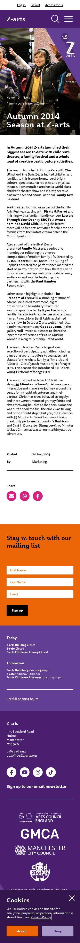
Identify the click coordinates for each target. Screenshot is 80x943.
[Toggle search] (55, 19)
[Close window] (72, 898)
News (26, 97)
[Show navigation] (68, 19)
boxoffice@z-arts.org (22, 755)
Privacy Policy (41, 917)
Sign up (17, 610)
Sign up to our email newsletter (36, 786)
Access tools (54, 5)
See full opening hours (22, 698)
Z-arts (16, 19)
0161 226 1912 (16, 751)
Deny (58, 931)
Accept (22, 931)
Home (11, 97)
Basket (35, 5)
